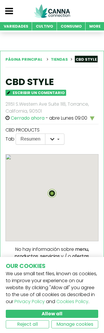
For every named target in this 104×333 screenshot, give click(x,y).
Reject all (27, 324)
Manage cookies (74, 324)
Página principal (23, 59)
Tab (9, 139)
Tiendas (59, 59)
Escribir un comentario (38, 93)
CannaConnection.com (52, 11)
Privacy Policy (29, 301)
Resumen (30, 138)
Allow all (52, 313)
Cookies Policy (72, 301)
